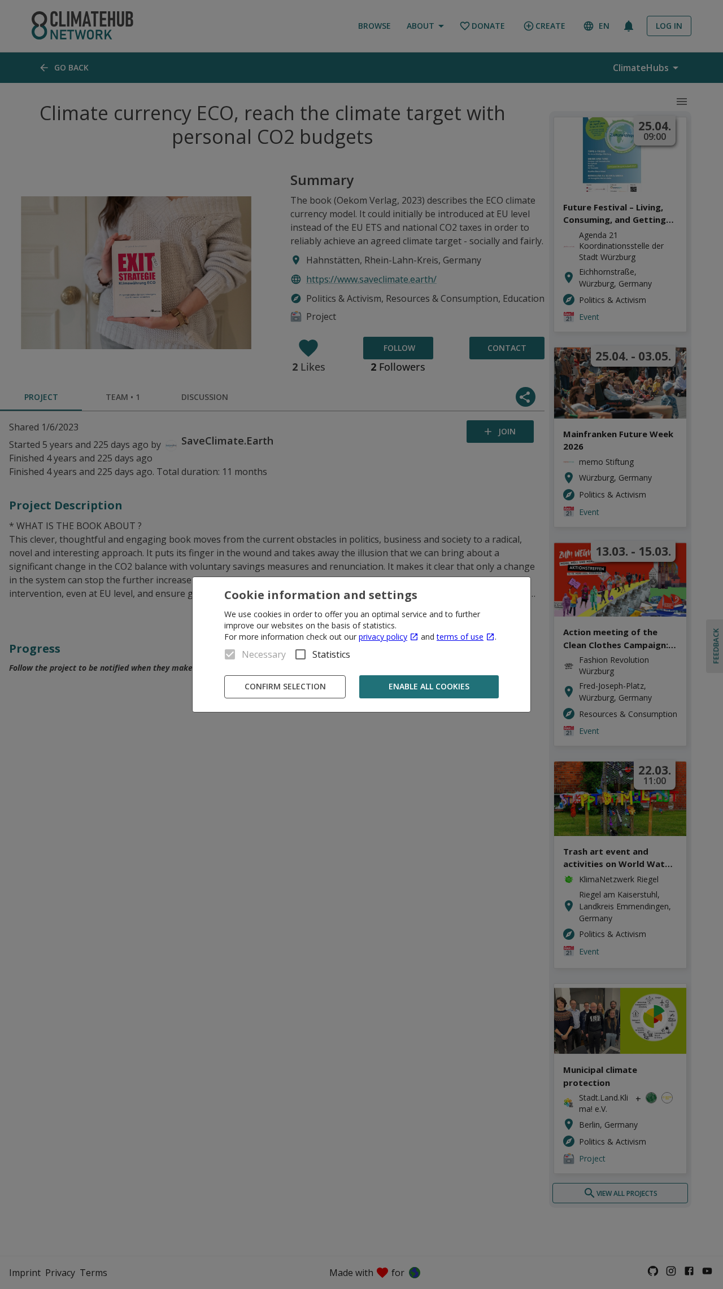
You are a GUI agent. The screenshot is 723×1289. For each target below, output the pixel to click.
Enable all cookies (429, 686)
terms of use (460, 636)
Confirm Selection (285, 686)
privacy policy (383, 636)
